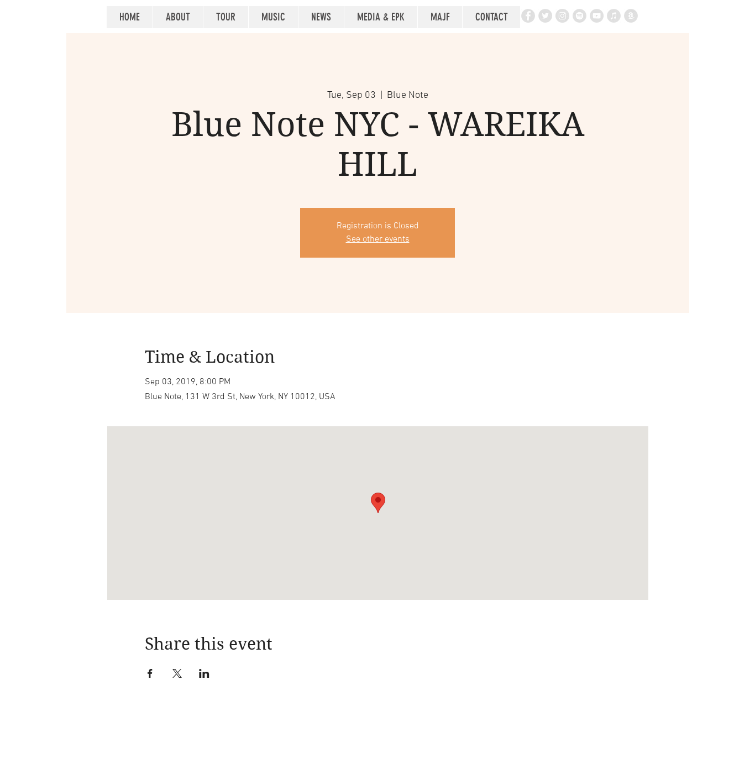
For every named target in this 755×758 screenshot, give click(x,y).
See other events (378, 239)
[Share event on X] (177, 673)
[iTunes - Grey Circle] (614, 16)
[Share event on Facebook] (150, 673)
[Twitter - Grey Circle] (545, 16)
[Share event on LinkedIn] (204, 673)
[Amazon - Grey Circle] (631, 16)
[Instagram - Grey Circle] (562, 16)
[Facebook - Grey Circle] (528, 16)
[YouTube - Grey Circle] (597, 16)
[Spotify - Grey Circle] (579, 16)
